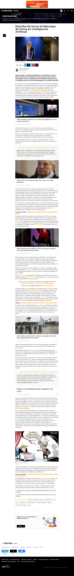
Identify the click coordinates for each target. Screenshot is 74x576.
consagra (40, 305)
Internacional (18, 499)
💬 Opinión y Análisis (38, 499)
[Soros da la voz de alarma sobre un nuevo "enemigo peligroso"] (37, 169)
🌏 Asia (49, 502)
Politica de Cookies (54, 559)
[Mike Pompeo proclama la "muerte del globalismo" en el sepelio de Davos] (37, 108)
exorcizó (21, 275)
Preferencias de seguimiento (28, 561)
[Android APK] (6, 566)
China (17, 502)
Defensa (29, 547)
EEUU (54, 499)
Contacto (35, 559)
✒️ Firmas (30, 499)
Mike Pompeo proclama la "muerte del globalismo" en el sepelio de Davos (37, 120)
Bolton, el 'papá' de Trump (21, 462)
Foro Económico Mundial (21, 505)
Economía (25, 499)
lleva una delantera (24, 406)
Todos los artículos (22, 72)
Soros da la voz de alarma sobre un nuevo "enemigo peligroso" (35, 181)
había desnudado (35, 290)
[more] (56, 124)
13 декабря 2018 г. (47, 285)
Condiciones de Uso (15, 559)
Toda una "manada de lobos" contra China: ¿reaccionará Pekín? (39, 303)
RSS (19, 561)
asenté (18, 130)
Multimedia (35, 547)
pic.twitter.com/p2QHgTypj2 (45, 283)
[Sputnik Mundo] (7, 12)
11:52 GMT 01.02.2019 (20, 35)
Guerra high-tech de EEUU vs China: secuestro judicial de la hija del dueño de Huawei (36, 249)
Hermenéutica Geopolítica (41, 502)
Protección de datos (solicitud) (9, 561)
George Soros (22, 502)
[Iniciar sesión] (64, 10)
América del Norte (47, 499)
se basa (32, 350)
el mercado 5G (31, 277)
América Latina (5, 547)
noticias (28, 505)
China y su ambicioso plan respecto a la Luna (35, 390)
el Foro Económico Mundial (39, 90)
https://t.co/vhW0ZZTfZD (28, 283)
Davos (25, 92)
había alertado (39, 224)
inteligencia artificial (31, 502)
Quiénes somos (5, 559)
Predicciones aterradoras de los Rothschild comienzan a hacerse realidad (37, 475)
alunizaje (30, 400)
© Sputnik (17, 464)
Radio (41, 547)
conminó (44, 478)
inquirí (42, 297)
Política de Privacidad (44, 559)
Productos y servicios (26, 559)
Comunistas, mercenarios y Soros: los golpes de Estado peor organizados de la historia (36, 337)
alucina (29, 269)
